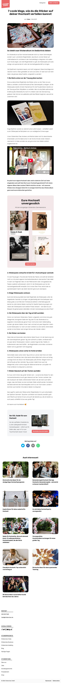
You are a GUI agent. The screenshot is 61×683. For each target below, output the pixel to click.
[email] (33, 446)
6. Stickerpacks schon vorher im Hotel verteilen (24, 351)
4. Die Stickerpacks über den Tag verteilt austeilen (25, 313)
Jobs (2, 665)
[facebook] (28, 446)
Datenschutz (56, 680)
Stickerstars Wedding (7, 645)
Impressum (48, 680)
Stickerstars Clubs (6, 639)
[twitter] (23, 446)
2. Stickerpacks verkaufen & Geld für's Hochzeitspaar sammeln (30, 273)
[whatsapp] (38, 446)
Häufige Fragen (5, 651)
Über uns (3, 662)
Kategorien (43, 3)
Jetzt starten (30, 264)
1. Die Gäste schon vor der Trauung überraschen (24, 78)
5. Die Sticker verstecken (16, 333)
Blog (2, 648)
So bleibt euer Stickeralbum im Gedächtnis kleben (29, 50)
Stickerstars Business (7, 642)
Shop (2, 675)
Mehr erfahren (53, 3)
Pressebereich (5, 672)
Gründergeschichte (6, 668)
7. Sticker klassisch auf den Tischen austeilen (23, 371)
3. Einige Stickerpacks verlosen (18, 293)
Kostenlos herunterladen (40, 431)
